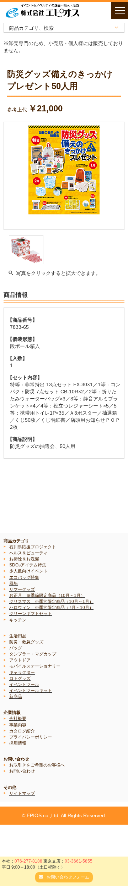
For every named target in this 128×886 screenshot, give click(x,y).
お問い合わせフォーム (68, 877)
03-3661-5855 (78, 861)
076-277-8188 (28, 861)
